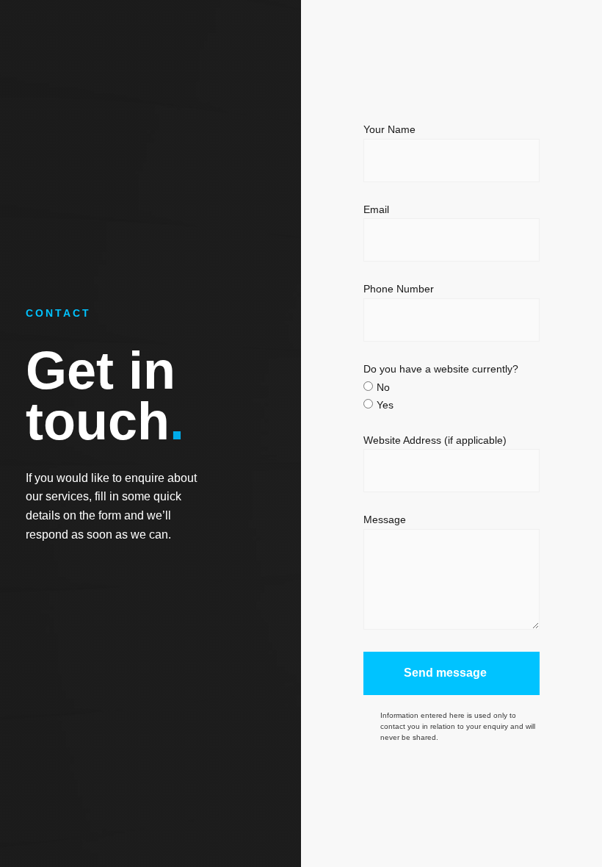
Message (384, 519)
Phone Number (398, 289)
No (383, 387)
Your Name (389, 129)
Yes (385, 405)
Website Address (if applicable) (435, 440)
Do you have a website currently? (440, 369)
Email (376, 209)
